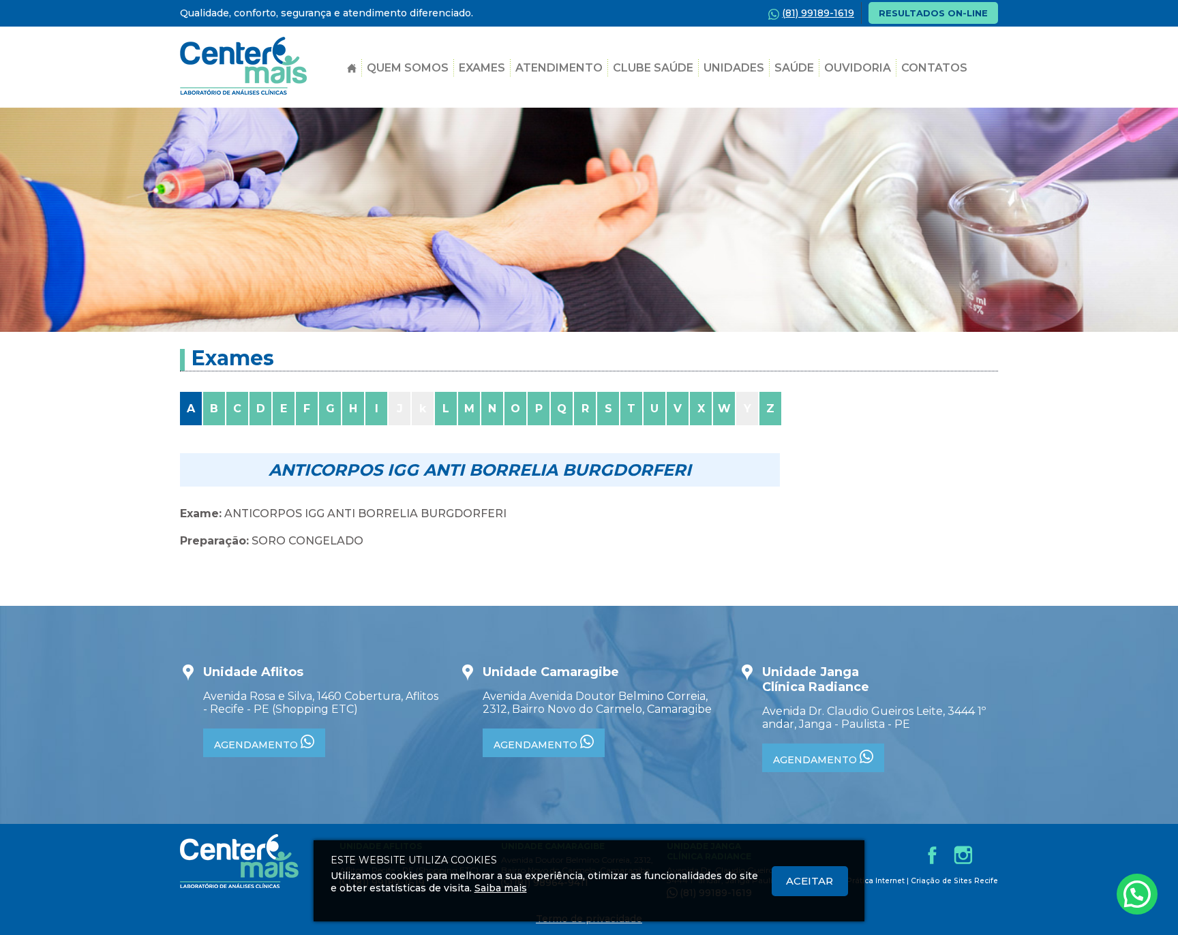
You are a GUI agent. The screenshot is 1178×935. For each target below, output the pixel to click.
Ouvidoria (857, 67)
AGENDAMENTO (257, 745)
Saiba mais (500, 888)
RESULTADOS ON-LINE (933, 12)
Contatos (934, 67)
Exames (482, 67)
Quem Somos (408, 67)
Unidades (734, 67)
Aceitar (809, 880)
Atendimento (559, 67)
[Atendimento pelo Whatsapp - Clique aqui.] (1137, 894)
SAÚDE (794, 67)
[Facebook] (932, 854)
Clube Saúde (653, 67)
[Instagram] (963, 854)
